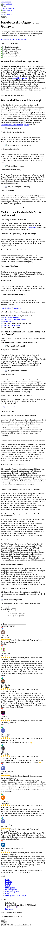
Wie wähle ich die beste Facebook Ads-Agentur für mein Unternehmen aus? (20, 489)
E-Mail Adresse (6, 609)
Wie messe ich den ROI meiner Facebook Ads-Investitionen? (16, 539)
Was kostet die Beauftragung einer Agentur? (12, 464)
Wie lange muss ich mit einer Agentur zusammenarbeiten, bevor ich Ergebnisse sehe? (23, 440)
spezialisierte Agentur (19, 78)
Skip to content (6, 2)
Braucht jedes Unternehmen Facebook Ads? (12, 564)
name (3, 607)
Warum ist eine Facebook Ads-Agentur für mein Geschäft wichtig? (18, 415)
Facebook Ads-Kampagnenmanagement (15, 125)
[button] (23, 6)
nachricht (4, 624)
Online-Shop (31, 227)
